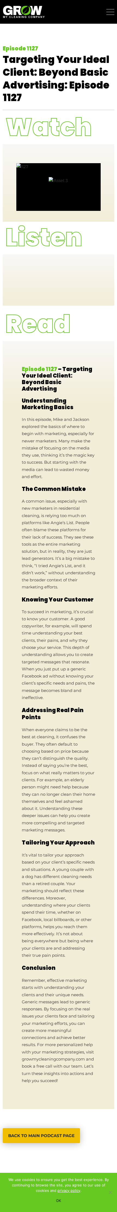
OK (58, 1200)
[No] (110, 1192)
